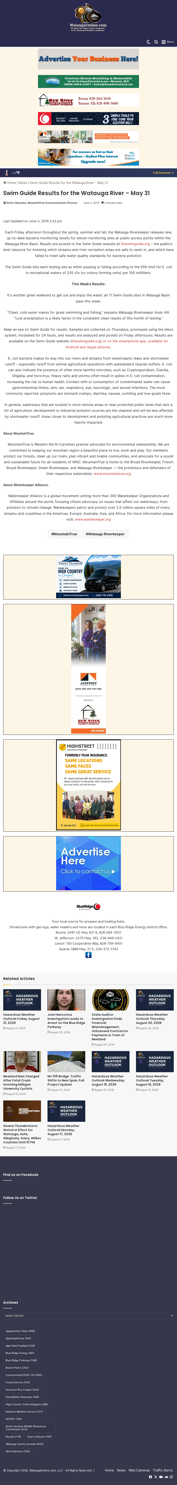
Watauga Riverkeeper (106, 534)
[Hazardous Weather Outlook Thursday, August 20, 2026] (155, 1000)
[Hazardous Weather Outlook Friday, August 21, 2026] (22, 1000)
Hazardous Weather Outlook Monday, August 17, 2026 (63, 1130)
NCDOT (14, 1419)
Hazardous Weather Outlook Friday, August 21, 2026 (21, 1018)
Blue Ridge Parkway (21, 1360)
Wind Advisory (18, 1451)
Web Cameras (139, 1470)
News (23, 183)
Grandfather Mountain (22, 1397)
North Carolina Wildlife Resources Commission (26, 1428)
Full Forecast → (163, 172)
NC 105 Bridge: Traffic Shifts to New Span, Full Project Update (65, 1080)
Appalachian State (20, 1331)
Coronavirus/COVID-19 (24, 1375)
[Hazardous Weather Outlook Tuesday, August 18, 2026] (155, 1061)
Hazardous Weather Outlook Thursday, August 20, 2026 (152, 1018)
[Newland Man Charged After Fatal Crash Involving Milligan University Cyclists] (22, 1061)
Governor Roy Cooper (22, 1389)
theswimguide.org (135, 244)
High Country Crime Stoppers (27, 1404)
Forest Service (18, 1382)
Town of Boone (39, 1436)
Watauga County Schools (25, 1444)
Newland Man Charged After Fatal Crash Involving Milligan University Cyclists (21, 1082)
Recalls (13, 1436)
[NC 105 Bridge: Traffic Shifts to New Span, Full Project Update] (66, 1061)
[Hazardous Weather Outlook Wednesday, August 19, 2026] (111, 1061)
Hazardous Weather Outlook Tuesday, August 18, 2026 (152, 1080)
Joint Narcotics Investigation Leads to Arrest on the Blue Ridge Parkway (66, 1020)
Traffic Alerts (163, 1470)
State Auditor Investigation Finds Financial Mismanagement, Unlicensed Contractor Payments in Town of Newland (110, 1026)
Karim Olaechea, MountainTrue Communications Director (41, 202)
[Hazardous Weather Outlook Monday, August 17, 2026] (66, 1111)
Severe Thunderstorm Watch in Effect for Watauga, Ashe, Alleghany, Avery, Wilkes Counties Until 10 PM (22, 1134)
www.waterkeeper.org (92, 519)
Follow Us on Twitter (20, 1198)
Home (11, 183)
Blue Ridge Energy (20, 1353)
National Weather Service (24, 1411)
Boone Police (17, 1367)
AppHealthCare (18, 1338)
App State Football (20, 1345)
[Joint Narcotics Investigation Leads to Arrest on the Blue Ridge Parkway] (66, 1000)
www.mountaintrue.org (112, 473)
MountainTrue (65, 534)
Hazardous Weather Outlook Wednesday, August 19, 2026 (108, 1080)
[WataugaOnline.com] (88, 18)
